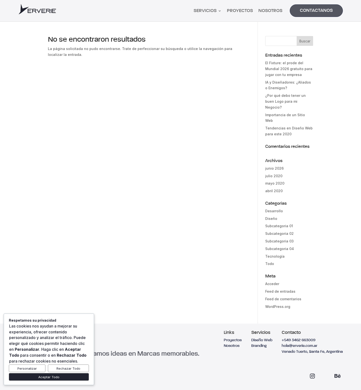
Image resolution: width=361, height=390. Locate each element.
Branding (259, 346)
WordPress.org (277, 306)
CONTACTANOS (316, 10)
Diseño (271, 218)
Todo (269, 264)
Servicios (205, 11)
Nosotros (270, 11)
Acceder (272, 284)
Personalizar (27, 368)
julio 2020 (273, 176)
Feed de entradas (280, 291)
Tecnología (275, 256)
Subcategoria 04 (279, 249)
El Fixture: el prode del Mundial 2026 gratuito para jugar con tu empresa (288, 69)
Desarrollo (274, 211)
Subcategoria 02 (279, 233)
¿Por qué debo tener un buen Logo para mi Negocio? (285, 101)
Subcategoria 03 (279, 241)
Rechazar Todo (68, 368)
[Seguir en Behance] (337, 376)
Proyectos (240, 11)
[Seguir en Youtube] (324, 376)
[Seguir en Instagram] (312, 376)
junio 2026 (274, 168)
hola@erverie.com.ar (299, 346)
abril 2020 (274, 191)
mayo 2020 (274, 183)
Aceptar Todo (48, 377)
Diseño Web (261, 340)
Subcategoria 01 (279, 226)
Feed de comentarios (283, 299)
